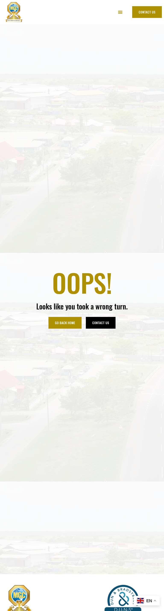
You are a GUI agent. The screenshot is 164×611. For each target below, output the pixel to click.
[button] (120, 12)
